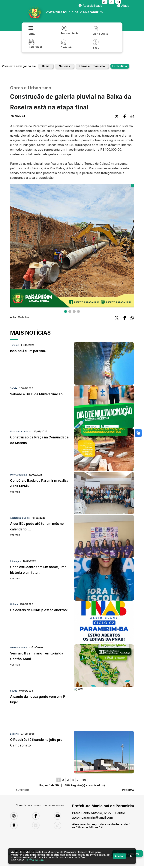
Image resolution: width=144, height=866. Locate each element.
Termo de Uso (34, 860)
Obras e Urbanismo (92, 66)
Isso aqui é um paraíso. (28, 351)
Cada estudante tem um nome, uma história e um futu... (38, 572)
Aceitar (119, 856)
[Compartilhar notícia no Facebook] (124, 116)
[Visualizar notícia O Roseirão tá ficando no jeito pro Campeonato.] (104, 772)
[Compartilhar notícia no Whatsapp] (132, 116)
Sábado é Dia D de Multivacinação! (37, 394)
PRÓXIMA (128, 789)
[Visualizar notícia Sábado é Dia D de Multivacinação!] (104, 427)
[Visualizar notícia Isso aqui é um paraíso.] (104, 383)
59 (84, 779)
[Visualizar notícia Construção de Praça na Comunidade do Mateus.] (104, 470)
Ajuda (124, 5)
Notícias (64, 66)
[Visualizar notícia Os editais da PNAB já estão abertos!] (104, 643)
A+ (118, 2)
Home (46, 66)
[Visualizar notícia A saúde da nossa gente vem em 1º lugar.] (78, 688)
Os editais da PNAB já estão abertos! (39, 610)
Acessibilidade (92, 5)
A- (104, 2)
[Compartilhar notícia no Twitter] (117, 116)
